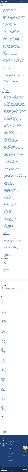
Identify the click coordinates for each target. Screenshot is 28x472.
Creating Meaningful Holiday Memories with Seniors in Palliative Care (13, 14)
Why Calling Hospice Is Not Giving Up (9, 228)
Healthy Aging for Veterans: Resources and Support (10, 17)
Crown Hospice (6, 254)
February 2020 (3, 367)
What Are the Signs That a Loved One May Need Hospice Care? (12, 73)
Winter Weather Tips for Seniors (8, 178)
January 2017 (3, 399)
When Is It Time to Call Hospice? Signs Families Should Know (12, 94)
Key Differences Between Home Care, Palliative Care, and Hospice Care (13, 38)
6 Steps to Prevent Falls (7, 182)
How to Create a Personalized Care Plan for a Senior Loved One (13, 97)
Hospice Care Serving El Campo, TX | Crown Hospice (10, 25)
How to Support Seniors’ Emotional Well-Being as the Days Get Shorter (14, 109)
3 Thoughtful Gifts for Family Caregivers (9, 205)
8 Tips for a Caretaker (7, 221)
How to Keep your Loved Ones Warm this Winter (11, 147)
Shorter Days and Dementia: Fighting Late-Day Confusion (12, 151)
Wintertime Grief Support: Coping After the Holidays (10, 81)
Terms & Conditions (10, 461)
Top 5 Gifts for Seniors (7, 149)
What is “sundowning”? (7, 211)
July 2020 (2, 361)
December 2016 (3, 400)
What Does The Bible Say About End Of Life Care (10, 74)
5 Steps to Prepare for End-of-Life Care (9, 155)
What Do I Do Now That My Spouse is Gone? (10, 145)
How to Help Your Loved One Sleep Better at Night (11, 144)
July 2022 (2, 348)
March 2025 (3, 319)
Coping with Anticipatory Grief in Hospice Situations (11, 99)
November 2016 (3, 401)
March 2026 (3, 310)
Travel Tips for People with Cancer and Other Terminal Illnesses (13, 134)
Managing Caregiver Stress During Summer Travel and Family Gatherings (14, 96)
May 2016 (2, 408)
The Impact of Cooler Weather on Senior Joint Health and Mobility (12, 58)
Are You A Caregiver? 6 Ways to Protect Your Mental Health (12, 125)
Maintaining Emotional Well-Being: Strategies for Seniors (11, 39)
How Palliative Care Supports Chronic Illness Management (12, 108)
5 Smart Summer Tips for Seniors (8, 220)
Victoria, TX (4, 67)
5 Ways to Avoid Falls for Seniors (8, 171)
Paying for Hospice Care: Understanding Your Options (11, 140)
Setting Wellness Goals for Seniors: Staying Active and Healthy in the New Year (14, 51)
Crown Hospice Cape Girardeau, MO (11, 444)
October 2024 (3, 324)
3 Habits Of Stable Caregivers (8, 219)
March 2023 (3, 340)
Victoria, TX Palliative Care (6, 69)
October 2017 (3, 389)
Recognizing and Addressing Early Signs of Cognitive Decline (12, 50)
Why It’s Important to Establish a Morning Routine (11, 131)
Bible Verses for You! (7, 213)
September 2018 (3, 377)
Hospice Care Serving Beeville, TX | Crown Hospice (10, 24)
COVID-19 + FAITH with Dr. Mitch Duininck (10, 249)
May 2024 (2, 330)
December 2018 (3, 373)
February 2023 (3, 341)
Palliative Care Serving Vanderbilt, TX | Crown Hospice (10, 44)
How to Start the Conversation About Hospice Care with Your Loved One (13, 37)
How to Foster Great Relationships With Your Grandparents (12, 240)
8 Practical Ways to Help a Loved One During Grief (11, 123)
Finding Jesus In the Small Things (9, 132)
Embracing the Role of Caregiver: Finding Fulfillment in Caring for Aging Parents (14, 16)
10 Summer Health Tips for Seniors (9, 192)
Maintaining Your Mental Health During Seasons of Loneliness (13, 133)
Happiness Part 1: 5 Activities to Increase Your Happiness (12, 166)
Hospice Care (5, 270)
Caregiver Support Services (8, 84)
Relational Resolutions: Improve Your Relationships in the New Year (13, 148)
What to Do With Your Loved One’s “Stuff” (10, 180)
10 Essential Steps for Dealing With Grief (9, 223)
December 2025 (3, 313)
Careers (4, 12)
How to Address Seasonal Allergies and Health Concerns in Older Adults (14, 111)
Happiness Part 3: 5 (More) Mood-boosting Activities (11, 161)
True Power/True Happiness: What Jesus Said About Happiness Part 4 (14, 154)
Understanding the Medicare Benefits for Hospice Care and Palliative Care (14, 105)
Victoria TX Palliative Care (6, 66)
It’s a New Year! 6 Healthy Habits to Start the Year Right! (12, 126)
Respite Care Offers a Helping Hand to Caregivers (11, 141)
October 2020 (3, 359)
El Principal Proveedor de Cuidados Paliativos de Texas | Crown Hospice (13, 15)
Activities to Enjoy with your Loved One (9, 146)
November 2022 (3, 344)
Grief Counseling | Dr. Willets (8, 241)
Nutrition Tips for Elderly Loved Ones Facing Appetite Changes (12, 41)
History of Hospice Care (7, 233)
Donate (4, 87)
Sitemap (4, 52)
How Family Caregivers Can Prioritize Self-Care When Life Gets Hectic (14, 103)
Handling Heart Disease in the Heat (9, 187)
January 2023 (3, 342)
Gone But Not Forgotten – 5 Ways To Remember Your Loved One (13, 224)
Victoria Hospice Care (7, 256)
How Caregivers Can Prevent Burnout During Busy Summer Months (13, 29)
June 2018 (2, 380)
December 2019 (3, 368)
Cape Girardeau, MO (6, 11)
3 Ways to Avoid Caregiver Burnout (9, 162)
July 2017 (2, 392)
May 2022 (2, 350)
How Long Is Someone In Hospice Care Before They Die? (11, 31)
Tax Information (10, 462)
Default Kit (4, 260)
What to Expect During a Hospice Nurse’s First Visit (11, 95)
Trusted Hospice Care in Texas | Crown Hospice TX (10, 62)
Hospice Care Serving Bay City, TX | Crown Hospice (10, 23)
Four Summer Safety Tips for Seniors (9, 190)
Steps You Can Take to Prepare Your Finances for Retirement (11, 54)
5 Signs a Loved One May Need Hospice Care (9, 9)
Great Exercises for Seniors (7, 252)
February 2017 (3, 398)
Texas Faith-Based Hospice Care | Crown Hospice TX (10, 57)
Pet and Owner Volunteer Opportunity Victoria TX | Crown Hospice (12, 47)
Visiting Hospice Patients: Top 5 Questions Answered (11, 152)
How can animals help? (7, 216)
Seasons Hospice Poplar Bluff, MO (10, 456)
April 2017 (2, 396)
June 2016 (2, 407)
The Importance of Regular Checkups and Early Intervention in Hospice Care (14, 59)
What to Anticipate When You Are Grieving (10, 210)
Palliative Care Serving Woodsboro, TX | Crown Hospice (11, 46)
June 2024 (3, 329)
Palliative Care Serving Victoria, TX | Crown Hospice (10, 45)
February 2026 (3, 311)
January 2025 (3, 321)
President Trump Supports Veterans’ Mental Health (11, 169)
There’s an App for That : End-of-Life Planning (10, 195)
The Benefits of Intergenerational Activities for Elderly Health (12, 113)
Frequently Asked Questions (8, 86)
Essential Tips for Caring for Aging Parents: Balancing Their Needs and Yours (15, 110)
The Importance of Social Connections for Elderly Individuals (11, 60)
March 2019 (3, 370)
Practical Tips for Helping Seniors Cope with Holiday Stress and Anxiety (14, 101)
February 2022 (3, 352)
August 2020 (3, 360)
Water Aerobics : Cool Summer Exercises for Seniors (11, 191)
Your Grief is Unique (6, 163)
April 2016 (2, 409)
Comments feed (3, 431)
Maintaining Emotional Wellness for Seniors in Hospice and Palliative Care (13, 40)
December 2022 (3, 343)
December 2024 (3, 322)
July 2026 (2, 305)
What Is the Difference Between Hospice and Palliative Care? (12, 135)
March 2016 (3, 410)
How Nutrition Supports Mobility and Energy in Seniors (11, 32)
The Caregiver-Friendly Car (7, 167)
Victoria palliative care (7, 255)
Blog (3, 88)
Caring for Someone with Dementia (9, 137)
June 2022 (3, 349)
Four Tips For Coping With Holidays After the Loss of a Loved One (13, 174)
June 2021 (2, 353)
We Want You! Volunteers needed (9, 226)
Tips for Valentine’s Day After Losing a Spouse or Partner (12, 142)
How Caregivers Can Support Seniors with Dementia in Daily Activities (13, 30)
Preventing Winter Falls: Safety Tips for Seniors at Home (12, 102)
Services (4, 82)
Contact (4, 89)
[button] (21, 1)
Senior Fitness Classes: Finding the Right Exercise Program (12, 116)
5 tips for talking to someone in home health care (11, 212)
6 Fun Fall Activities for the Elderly (9, 209)
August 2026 (3, 304)
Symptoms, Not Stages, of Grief (8, 181)
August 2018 (3, 378)
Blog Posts (4, 272)
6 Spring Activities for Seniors (8, 197)
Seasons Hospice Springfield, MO (10, 458)
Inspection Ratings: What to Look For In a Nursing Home (12, 130)
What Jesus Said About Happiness (9, 159)
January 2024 (3, 334)
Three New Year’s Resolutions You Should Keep (10, 202)
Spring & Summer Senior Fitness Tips (9, 160)
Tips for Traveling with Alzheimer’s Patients (10, 189)
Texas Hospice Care (9, 234)
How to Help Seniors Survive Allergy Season (10, 199)
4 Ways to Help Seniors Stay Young (9, 198)
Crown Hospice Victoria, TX (10, 446)
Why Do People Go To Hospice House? (8, 80)
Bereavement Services (6, 269)
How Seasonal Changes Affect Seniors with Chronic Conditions (13, 98)
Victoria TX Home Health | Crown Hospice (9, 65)
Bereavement (6, 83)
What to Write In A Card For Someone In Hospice (10, 79)
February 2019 (3, 371)
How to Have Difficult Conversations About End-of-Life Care (12, 112)
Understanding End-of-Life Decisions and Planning (11, 106)
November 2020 (3, 358)
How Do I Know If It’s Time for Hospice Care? (10, 22)
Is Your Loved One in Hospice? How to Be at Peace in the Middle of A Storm (15, 124)
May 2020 (2, 363)
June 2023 (3, 338)
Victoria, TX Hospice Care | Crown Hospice (9, 68)
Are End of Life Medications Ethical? (8, 10)
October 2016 (3, 402)
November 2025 (3, 314)
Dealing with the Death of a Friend (9, 184)
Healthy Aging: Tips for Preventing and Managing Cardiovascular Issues (13, 18)
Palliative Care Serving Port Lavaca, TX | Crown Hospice (11, 43)
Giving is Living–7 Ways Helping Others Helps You (11, 153)
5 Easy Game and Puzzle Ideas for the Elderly (10, 218)
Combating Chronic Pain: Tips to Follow (9, 242)
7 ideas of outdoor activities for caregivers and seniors (11, 217)
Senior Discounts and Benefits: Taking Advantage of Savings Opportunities (15, 120)
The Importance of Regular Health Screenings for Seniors (12, 117)
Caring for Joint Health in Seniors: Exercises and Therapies (12, 118)
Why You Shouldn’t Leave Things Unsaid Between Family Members (13, 127)
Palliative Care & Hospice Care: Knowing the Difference (12, 173)
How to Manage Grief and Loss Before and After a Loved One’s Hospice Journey (14, 36)
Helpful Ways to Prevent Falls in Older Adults (10, 247)
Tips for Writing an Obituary (8, 185)
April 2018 (2, 382)
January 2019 (3, 372)
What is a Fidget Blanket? (7, 214)
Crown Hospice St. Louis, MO (10, 449)
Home (4, 274)
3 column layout (5, 263)
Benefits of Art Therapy (7, 227)
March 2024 (3, 332)
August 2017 (3, 391)
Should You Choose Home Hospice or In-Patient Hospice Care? (13, 248)
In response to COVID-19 (7, 250)
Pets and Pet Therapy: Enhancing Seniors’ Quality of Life (11, 48)
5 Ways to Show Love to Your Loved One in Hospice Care (12, 168)
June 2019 (2, 369)
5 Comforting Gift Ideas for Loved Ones (9, 206)
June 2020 (3, 362)
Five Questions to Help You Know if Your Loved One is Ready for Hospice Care (15, 176)
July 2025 (2, 315)
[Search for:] (14, 280)
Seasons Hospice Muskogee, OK (10, 453)
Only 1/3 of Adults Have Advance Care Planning (10, 170)
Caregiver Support (5, 268)
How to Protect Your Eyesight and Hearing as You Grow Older (13, 119)
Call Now (25, 1)
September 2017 (3, 390)
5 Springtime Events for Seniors (8, 225)
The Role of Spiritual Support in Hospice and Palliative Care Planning (13, 61)
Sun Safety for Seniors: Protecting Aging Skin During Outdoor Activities (13, 55)
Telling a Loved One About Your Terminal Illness (10, 188)
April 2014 (2, 411)
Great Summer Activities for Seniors (9, 139)
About (4, 267)
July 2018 (2, 379)
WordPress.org (3, 432)
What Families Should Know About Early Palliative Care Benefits (12, 75)
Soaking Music (6, 232)
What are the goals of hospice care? (8, 72)
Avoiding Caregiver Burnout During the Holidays (11, 246)
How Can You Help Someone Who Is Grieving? (10, 138)
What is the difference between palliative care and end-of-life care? (13, 235)
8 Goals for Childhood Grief (7, 177)
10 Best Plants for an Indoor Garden (9, 196)
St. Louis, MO (5, 53)
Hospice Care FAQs (5, 19)
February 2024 (3, 333)
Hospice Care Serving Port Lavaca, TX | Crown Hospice (10, 26)
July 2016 (2, 406)
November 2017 (3, 388)
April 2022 (3, 351)
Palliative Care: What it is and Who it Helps (10, 175)
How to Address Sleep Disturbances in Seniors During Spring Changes (13, 33)
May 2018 (2, 381)
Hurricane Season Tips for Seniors (8, 183)
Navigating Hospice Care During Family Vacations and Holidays (13, 104)
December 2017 (3, 387)
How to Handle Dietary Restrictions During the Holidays (12, 204)
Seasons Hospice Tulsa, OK (10, 451)
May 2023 (2, 339)
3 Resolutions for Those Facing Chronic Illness (10, 203)
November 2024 (3, 323)
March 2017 (3, 397)
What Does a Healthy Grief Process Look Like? (10, 245)
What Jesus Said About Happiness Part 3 (10, 156)
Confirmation (6, 90)
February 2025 (3, 320)
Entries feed (3, 430)
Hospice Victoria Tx (6, 253)
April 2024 (3, 331)
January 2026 (3, 312)
